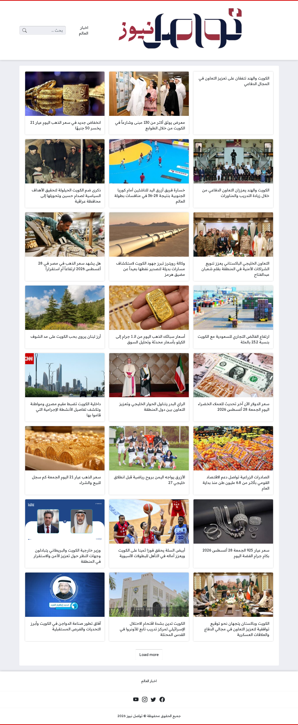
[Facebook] (162, 699)
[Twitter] (153, 699)
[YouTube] (136, 699)
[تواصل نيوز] (187, 30)
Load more (149, 654)
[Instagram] (144, 699)
